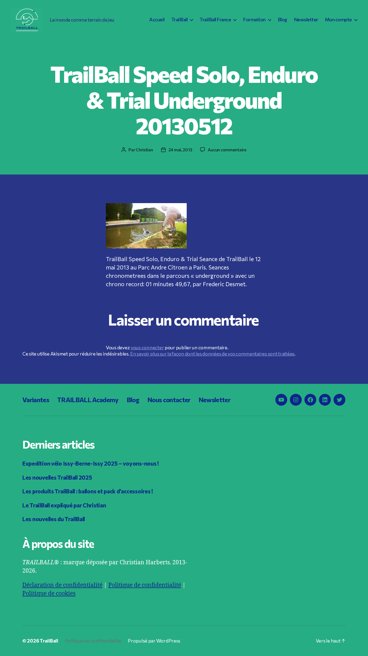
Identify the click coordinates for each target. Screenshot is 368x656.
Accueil (157, 19)
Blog (282, 19)
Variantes (35, 400)
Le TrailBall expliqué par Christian (64, 505)
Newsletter (306, 19)
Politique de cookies (48, 593)
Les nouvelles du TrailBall (53, 518)
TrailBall (179, 19)
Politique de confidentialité (144, 585)
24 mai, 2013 (180, 149)
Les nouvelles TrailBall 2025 (57, 477)
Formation (254, 19)
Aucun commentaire (227, 149)
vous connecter (147, 347)
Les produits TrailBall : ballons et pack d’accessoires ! (87, 491)
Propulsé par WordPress (154, 641)
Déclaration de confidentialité (62, 585)
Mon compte (338, 19)
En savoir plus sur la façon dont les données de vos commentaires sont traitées (212, 354)
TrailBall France (215, 19)
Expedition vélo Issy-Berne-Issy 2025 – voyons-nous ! (90, 463)
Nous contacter (168, 400)
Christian (144, 149)
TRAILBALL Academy (88, 400)
